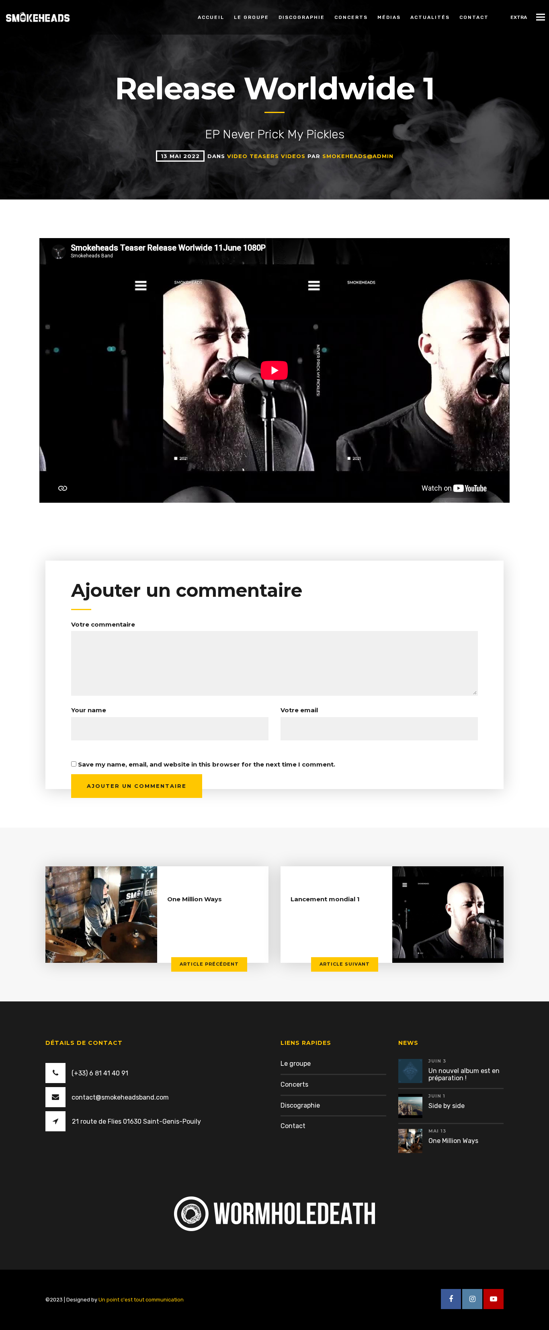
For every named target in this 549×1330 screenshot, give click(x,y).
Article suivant (345, 964)
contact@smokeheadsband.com (120, 1097)
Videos (294, 156)
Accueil (211, 17)
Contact (474, 17)
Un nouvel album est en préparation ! (464, 1074)
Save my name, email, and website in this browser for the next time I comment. (206, 764)
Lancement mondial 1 (325, 899)
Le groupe (251, 17)
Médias (389, 17)
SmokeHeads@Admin (357, 156)
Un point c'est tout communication (141, 1300)
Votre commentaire (103, 624)
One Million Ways (194, 899)
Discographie (302, 17)
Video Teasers (254, 156)
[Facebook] (451, 1299)
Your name (88, 710)
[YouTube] (493, 1299)
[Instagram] (472, 1299)
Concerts (351, 17)
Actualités (430, 17)
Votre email (299, 710)
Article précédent (209, 964)
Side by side (446, 1106)
